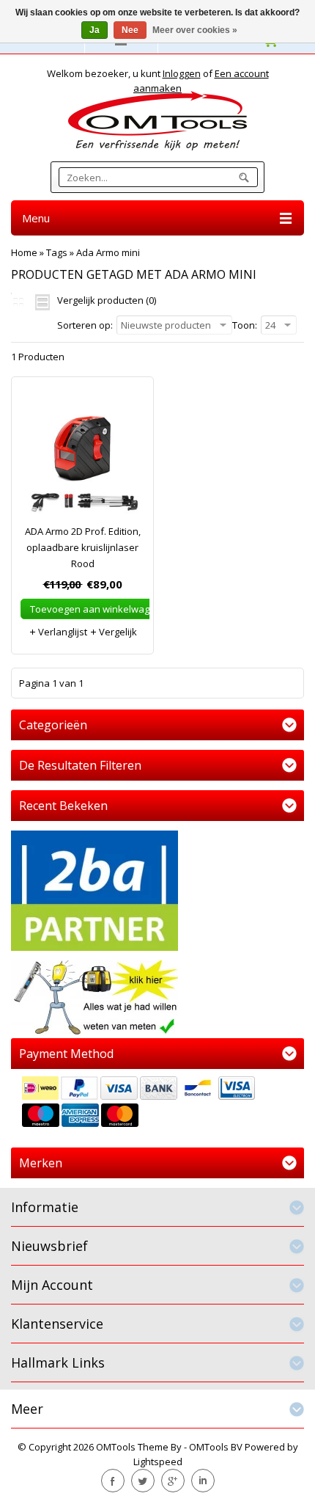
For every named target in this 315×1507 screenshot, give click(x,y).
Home (24, 252)
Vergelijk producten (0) (106, 300)
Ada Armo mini (108, 252)
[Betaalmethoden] (157, 1103)
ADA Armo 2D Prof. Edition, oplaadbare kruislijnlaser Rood (83, 547)
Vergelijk (117, 631)
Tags (56, 252)
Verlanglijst (61, 631)
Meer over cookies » (194, 30)
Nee (130, 30)
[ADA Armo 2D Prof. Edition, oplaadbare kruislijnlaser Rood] (82, 457)
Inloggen (182, 73)
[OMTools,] (157, 120)
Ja (94, 30)
